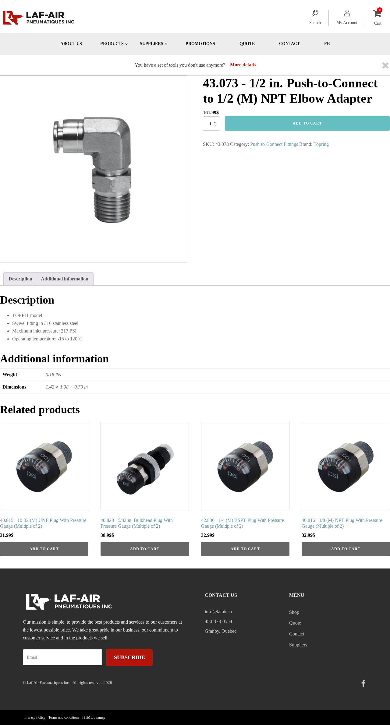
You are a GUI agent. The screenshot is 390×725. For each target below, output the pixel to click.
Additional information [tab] (64, 278)
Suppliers (298, 644)
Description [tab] (20, 278)
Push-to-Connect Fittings (274, 144)
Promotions (200, 43)
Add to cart (307, 123)
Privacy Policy (34, 717)
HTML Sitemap (93, 717)
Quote (247, 43)
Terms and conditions (63, 717)
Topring (321, 144)
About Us (71, 43)
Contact (289, 43)
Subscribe (129, 657)
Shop (294, 612)
